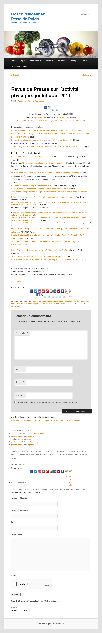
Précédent (16, 75)
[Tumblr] (62, 291)
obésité (24, 303)
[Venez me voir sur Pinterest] (45, 297)
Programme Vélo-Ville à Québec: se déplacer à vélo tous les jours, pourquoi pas (45, 130)
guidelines (85, 301)
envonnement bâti (66, 301)
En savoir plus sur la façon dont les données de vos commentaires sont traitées (45, 420)
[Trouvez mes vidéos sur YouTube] (52, 297)
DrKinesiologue (40, 117)
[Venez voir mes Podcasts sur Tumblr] (56, 297)
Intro (13, 60)
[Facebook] (31, 291)
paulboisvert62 (17, 436)
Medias (84, 60)
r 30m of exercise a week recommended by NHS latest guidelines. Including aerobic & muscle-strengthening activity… (49, 218)
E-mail (20, 382)
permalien (15, 306)
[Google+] (43, 291)
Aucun (19, 482)
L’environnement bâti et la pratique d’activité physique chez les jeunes (41, 259)
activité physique (39, 301)
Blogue (22, 60)
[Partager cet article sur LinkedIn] (52, 110)
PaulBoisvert (64, 117)
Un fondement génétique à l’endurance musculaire (44, 162)
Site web (19, 395)
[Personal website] (70, 291)
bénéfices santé (52, 301)
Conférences (62, 60)
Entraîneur (49, 60)
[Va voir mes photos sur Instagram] (60, 297)
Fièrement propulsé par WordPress (51, 624)
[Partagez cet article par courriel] (56, 110)
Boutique (74, 60)
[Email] (66, 291)
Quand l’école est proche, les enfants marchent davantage (36, 256)
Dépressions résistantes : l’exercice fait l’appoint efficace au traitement (41, 197)
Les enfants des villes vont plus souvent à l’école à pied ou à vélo (39, 250)
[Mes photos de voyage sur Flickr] (64, 297)
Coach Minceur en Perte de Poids (28, 16)
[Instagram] (39, 291)
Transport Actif (47, 303)
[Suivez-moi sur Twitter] (41, 294)
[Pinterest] (58, 291)
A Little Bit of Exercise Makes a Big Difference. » (32, 156)
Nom (20, 369)
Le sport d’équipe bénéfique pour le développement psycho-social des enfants (44, 172)
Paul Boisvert (40, 101)
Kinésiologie (15, 303)
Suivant (87, 75)
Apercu (20, 281)
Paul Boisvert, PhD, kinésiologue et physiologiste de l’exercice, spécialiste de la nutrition (51, 120)
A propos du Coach (19, 66)
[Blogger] (51, 291)
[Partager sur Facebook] (45, 107)
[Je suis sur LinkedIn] (49, 297)
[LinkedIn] (55, 291)
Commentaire (22, 333)
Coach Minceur (35, 60)
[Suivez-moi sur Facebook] (38, 294)
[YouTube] (47, 291)
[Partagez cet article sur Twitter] (49, 107)
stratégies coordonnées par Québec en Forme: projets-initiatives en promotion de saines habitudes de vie (49, 213)
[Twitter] (35, 291)
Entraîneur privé (34, 441)
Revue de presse (34, 303)
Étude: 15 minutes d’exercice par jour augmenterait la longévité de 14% (41, 139)
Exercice (77, 301)
